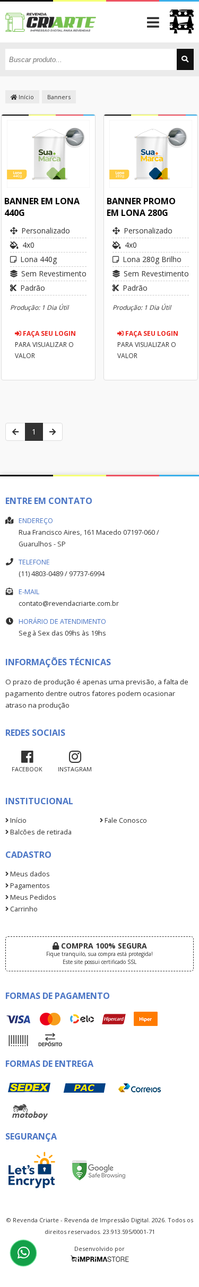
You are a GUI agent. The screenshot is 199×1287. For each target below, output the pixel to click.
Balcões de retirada (40, 832)
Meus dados (29, 874)
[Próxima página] (52, 432)
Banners (59, 97)
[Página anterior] (15, 432)
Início (25, 97)
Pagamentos (29, 885)
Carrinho (23, 909)
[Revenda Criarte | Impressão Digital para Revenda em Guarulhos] (51, 39)
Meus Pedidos (32, 897)
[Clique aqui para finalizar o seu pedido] (182, 21)
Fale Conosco (125, 820)
